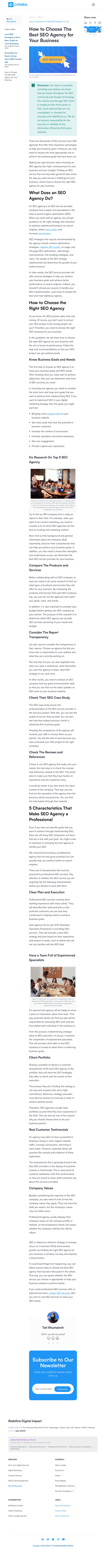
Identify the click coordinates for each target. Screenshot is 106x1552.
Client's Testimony (15, 1511)
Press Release (60, 1481)
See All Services (15, 1486)
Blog (40, 17)
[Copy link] (99, 22)
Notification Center (15, 1505)
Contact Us (59, 1470)
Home (31, 17)
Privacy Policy (60, 1511)
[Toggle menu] (93, 4)
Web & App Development (18, 1481)
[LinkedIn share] (85, 22)
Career (57, 1475)
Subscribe (62, 1389)
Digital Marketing (15, 1470)
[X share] (90, 22)
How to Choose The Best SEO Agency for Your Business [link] (49, 21)
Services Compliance (63, 1491)
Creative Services (15, 1475)
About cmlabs (60, 1465)
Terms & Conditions (63, 1505)
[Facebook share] (95, 22)
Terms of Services (62, 1516)
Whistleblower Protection (65, 1486)
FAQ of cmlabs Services (17, 1516)
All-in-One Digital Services (18, 1465)
